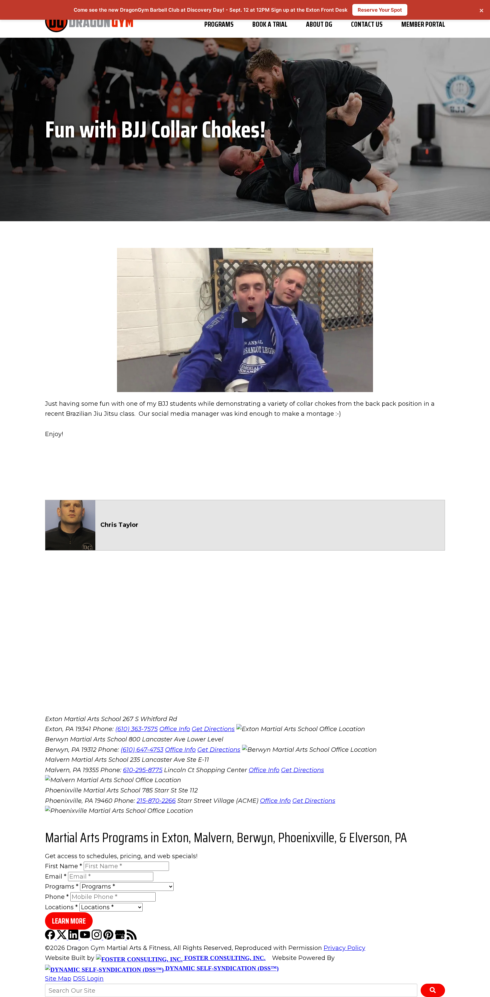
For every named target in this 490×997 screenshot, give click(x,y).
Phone (57, 897)
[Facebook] (51, 937)
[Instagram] (97, 937)
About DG (319, 24)
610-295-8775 (142, 770)
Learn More (69, 921)
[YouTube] (86, 937)
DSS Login (88, 978)
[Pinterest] (109, 937)
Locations (61, 907)
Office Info (174, 729)
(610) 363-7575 (136, 729)
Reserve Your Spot (380, 10)
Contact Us (367, 24)
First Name (63, 866)
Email (55, 876)
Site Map (58, 978)
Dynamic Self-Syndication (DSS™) (221, 968)
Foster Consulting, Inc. (224, 958)
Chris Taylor (119, 525)
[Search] (433, 990)
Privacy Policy (344, 948)
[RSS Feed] (132, 937)
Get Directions (213, 729)
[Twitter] (62, 937)
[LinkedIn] (74, 937)
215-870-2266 (156, 800)
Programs (219, 24)
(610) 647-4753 (142, 749)
